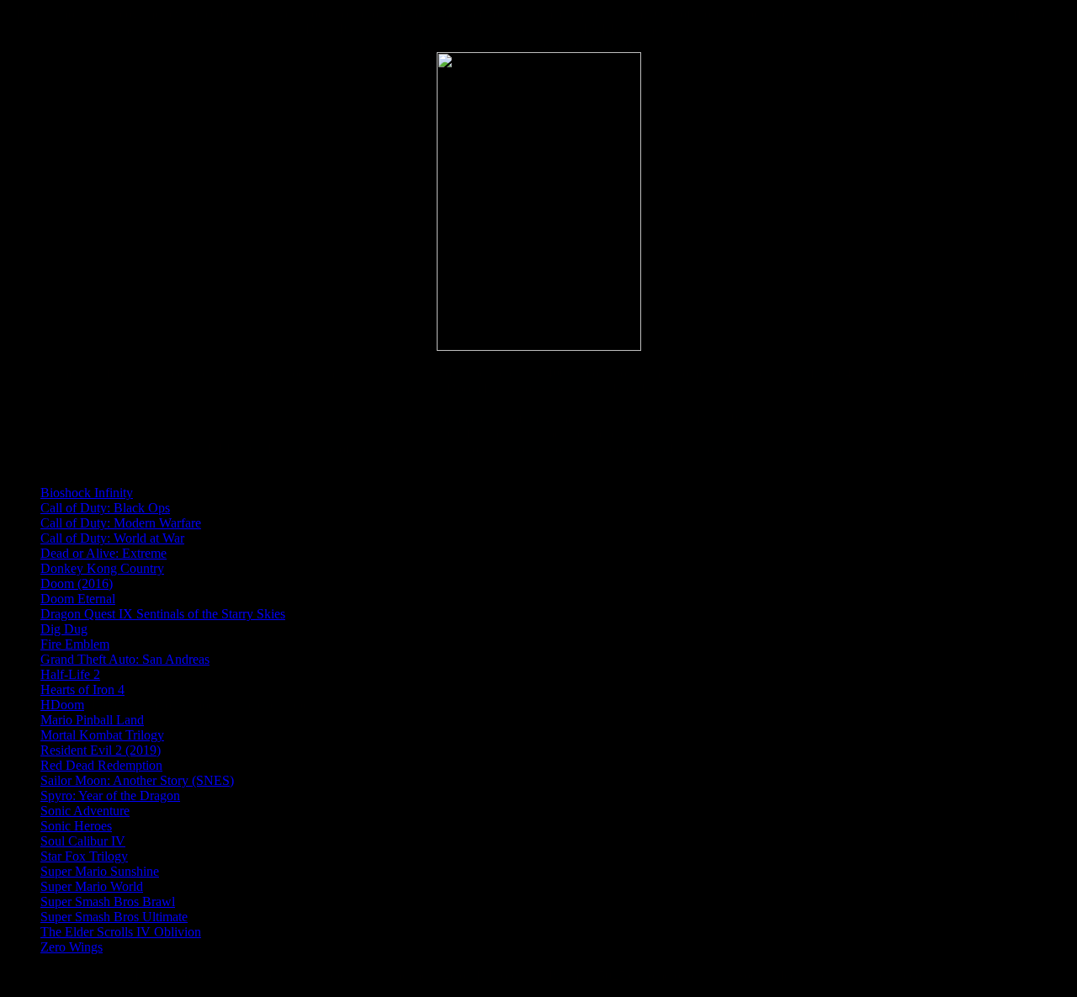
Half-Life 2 (70, 674)
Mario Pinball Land (92, 720)
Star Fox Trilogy (84, 856)
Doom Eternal (77, 598)
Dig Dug (64, 629)
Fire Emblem (74, 644)
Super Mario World (91, 886)
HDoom (62, 704)
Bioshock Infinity (86, 492)
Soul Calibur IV (82, 841)
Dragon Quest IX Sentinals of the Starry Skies (162, 614)
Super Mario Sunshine (99, 871)
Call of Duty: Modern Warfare (120, 523)
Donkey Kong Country (102, 568)
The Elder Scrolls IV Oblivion (120, 932)
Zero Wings (71, 947)
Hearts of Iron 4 (82, 689)
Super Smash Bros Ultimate (114, 916)
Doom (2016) (76, 583)
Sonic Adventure (85, 810)
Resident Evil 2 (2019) (100, 750)
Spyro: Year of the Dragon (110, 795)
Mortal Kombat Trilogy (102, 735)
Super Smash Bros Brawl (107, 901)
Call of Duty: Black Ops (105, 508)
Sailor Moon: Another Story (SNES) (137, 780)
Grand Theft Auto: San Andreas (125, 659)
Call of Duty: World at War (112, 538)
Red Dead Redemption (101, 765)
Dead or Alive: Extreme (103, 553)
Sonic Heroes (76, 826)
